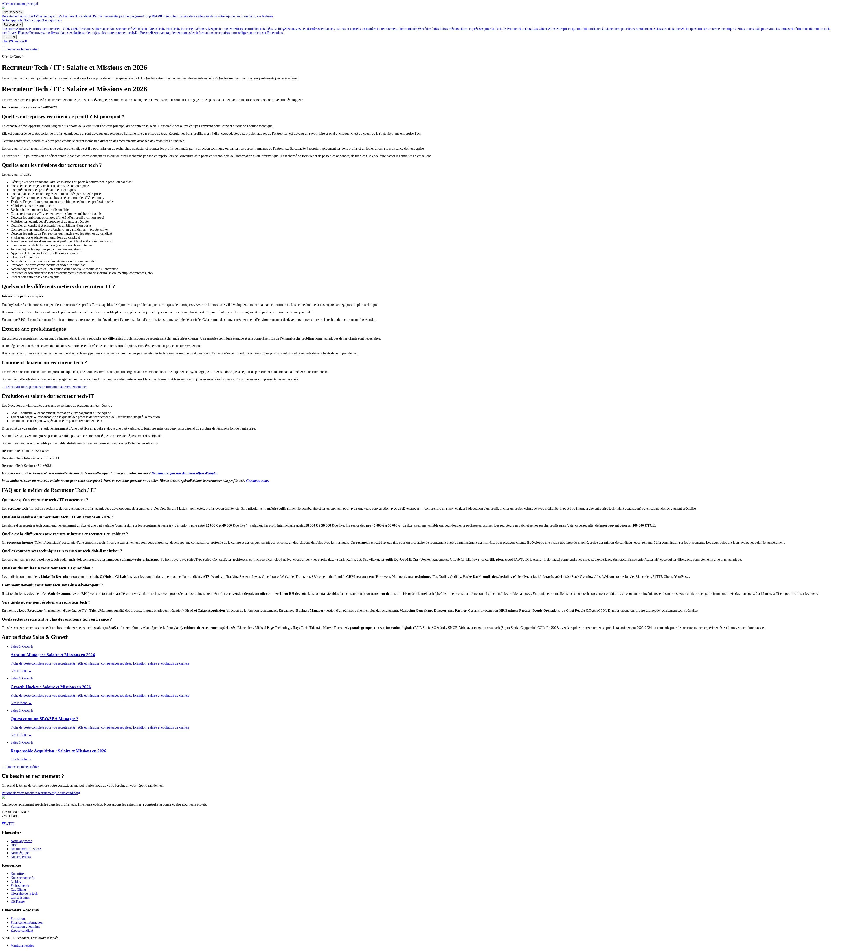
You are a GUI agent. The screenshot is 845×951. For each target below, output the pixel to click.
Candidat (18, 41)
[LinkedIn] (3, 824)
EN (13, 37)
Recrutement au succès (26, 849)
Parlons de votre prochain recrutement (28, 793)
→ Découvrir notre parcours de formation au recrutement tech (44, 387)
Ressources (11, 24)
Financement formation (27, 922)
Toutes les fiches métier (20, 49)
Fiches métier (20, 885)
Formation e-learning (25, 926)
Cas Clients (18, 889)
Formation (18, 918)
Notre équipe (32, 20)
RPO (14, 845)
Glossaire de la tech (24, 893)
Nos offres (18, 874)
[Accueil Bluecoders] (11, 7)
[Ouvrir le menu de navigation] (3, 46)
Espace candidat (22, 930)
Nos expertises (51, 20)
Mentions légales (22, 945)
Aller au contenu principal (20, 4)
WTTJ (9, 824)
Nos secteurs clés (22, 877)
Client (6, 41)
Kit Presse (18, 901)
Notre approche (12, 20)
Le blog (16, 881)
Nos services (12, 12)
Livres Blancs (20, 897)
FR (5, 37)
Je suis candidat (67, 793)
